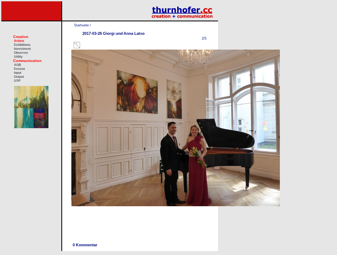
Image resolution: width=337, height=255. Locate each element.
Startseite (81, 25)
